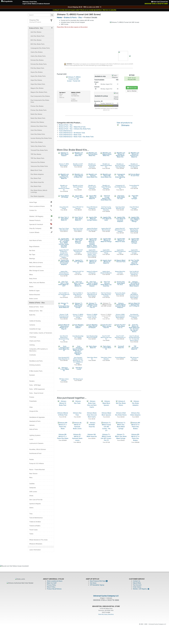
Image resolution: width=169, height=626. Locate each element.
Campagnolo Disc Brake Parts (40, 48)
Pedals (31, 459)
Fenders (31, 381)
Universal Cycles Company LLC (106, 596)
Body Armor (33, 278)
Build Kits (32, 315)
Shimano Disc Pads (77, 414)
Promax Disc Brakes (37, 106)
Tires (30, 513)
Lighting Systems (34, 435)
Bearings (32, 258)
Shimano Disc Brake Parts (39, 126)
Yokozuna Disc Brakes (38, 162)
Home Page (33, 202)
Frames (31, 397)
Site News (93, 583)
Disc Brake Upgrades (37, 196)
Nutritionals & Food (35, 453)
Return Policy (51, 587)
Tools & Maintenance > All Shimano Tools (72, 133)
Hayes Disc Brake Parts (38, 76)
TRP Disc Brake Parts (37, 158)
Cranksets (32, 355)
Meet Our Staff (51, 583)
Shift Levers (33, 491)
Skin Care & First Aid (35, 499)
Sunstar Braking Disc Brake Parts (41, 138)
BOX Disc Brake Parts (37, 44)
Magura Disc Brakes (37, 88)
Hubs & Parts (33, 429)
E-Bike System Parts (35, 371)
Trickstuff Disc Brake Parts (39, 150)
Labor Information (35, 550)
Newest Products (34, 220)
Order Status (32, 3)
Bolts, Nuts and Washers (37, 282)
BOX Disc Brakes (36, 40)
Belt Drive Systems (35, 266)
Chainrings (32, 337)
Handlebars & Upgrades (37, 417)
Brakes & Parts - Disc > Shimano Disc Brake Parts (75, 129)
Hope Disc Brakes (36, 80)
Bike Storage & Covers (36, 270)
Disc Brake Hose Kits (37, 182)
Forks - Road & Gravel (36, 393)
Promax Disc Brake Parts (38, 110)
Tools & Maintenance (36, 517)
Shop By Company (35, 228)
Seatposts (32, 487)
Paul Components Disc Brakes (40, 96)
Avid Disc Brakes (36, 32)
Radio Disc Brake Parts (38, 118)
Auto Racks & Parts (35, 240)
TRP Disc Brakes (36, 154)
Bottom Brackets (34, 294)
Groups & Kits (33, 411)
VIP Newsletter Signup (97, 585)
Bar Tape (32, 254)
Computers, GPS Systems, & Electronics (38, 350)
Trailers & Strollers (35, 521)
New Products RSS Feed (98, 581)
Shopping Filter (34, 20)
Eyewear (32, 375)
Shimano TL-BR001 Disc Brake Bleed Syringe (121, 436)
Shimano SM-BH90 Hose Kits (92, 435)
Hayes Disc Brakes (37, 72)
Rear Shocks (33, 473)
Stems (31, 507)
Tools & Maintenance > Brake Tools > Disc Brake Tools (76, 136)
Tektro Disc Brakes (37, 142)
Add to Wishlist (132, 91)
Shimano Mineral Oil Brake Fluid (62, 414)
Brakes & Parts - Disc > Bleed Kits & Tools (72, 127)
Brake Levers (33, 298)
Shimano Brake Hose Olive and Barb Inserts (92, 415)
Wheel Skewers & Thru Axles (38, 540)
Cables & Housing (35, 321)
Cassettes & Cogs (35, 329)
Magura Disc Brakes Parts (39, 92)
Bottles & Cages (34, 290)
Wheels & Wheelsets (35, 544)
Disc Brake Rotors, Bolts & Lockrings (39, 191)
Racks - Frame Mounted (37, 469)
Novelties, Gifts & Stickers (37, 449)
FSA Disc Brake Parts (37, 68)
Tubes (31, 534)
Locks (31, 439)
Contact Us (32, 210)
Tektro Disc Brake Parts (38, 146)
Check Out (164, 1)
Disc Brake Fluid (36, 178)
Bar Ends (32, 250)
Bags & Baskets (34, 246)
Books (31, 286)
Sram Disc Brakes (36, 130)
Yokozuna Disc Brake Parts (39, 166)
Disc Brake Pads (36, 186)
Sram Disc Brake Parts (38, 134)
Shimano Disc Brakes (37, 122)
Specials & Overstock (36, 224)
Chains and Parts (34, 341)
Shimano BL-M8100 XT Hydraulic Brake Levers (77, 437)
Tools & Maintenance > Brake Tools (70, 134)
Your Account (137, 585)
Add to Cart (133, 87)
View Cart (156, 1)
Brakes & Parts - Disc (37, 303)
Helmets (32, 425)
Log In (24, 3)
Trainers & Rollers (34, 526)
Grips (31, 407)
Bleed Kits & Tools (36, 170)
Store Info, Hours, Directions (106, 614)
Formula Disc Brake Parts (39, 64)
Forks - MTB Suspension (37, 389)
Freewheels (33, 401)
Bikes (31, 274)
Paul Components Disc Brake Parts (40, 101)
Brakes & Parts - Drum (36, 307)
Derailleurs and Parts (36, 361)
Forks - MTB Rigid (35, 385)
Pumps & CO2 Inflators (36, 463)
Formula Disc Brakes (37, 60)
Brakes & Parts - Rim (35, 311)
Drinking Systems (34, 365)
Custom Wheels (34, 232)
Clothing (32, 345)
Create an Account (43, 3)
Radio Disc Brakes (36, 114)
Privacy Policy (51, 585)
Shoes (31, 495)
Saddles (32, 483)
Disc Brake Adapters (37, 174)
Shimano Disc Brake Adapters (135, 414)
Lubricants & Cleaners (36, 443)
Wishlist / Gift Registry (36, 216)
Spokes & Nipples (35, 503)
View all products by (124, 123)
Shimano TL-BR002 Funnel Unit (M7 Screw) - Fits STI (106, 437)
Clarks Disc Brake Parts (38, 56)
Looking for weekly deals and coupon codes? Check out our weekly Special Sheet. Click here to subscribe (84, 10)
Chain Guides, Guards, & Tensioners (40, 333)
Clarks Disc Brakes (37, 52)
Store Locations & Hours (37, 206)
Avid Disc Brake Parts (37, 36)
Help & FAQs (137, 583)
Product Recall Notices (54, 589)
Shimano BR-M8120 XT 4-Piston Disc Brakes (135, 437)
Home (59, 17)
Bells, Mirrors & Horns (36, 262)
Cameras (32, 325)
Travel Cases (33, 530)
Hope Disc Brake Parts (38, 84)
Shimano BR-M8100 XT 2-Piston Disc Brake (62, 436)
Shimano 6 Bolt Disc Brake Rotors (121, 414)
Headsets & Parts (34, 421)
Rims (30, 477)
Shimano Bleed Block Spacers (106, 414)
